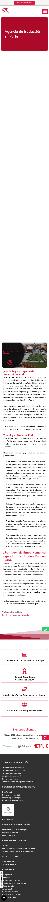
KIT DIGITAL (7, 819)
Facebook (6, 615)
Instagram (16, 615)
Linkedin (25, 615)
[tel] (45, 737)
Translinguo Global (13, 435)
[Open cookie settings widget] (4, 898)
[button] (45, 11)
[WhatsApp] (45, 629)
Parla (30, 377)
